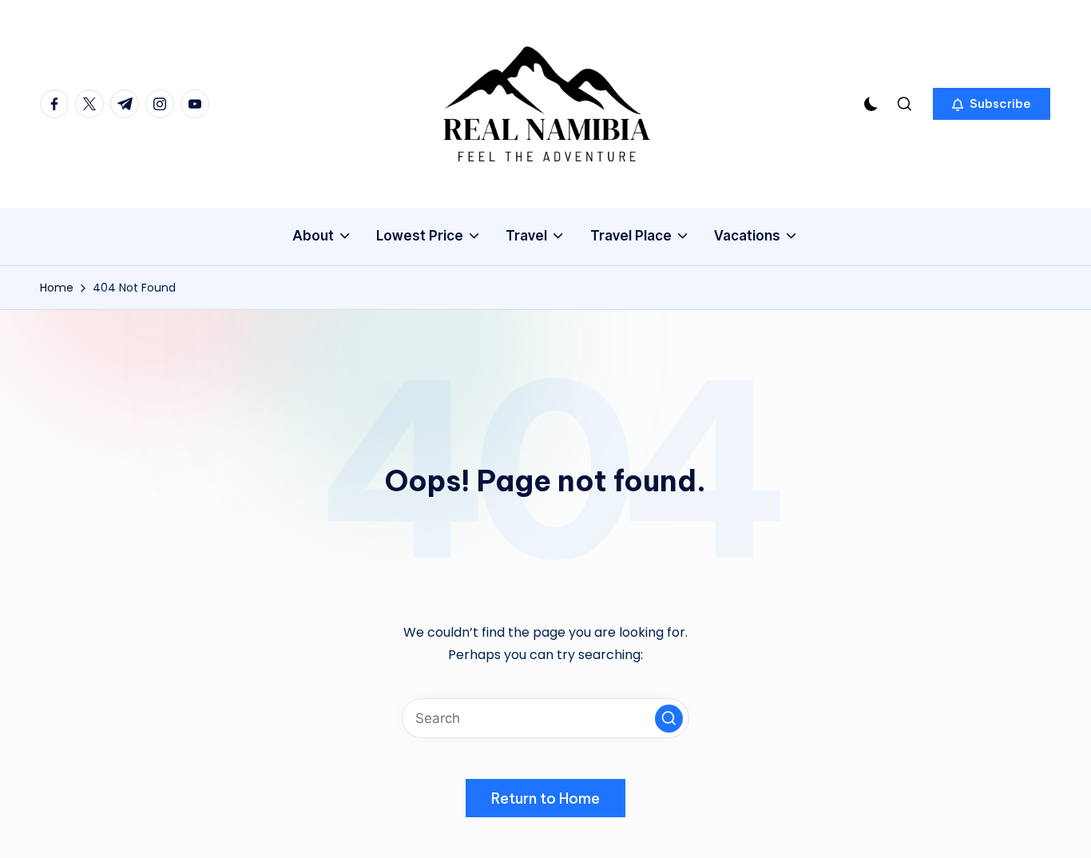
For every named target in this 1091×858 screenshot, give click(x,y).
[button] (991, 104)
